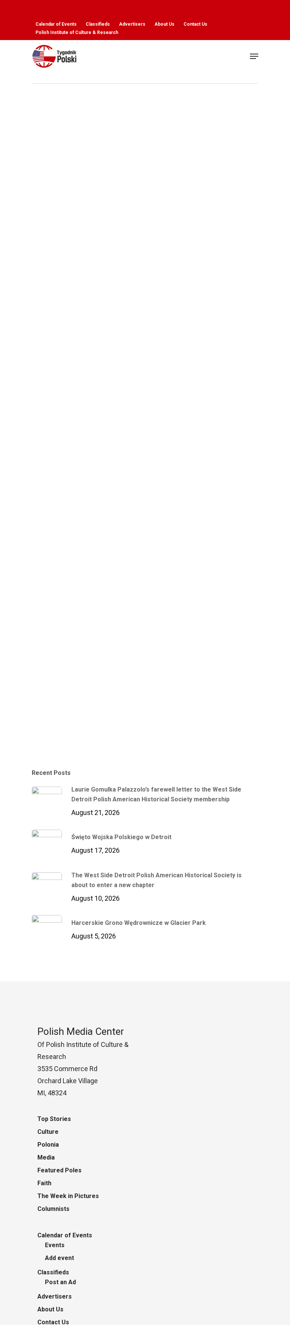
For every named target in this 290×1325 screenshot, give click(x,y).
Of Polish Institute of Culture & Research (82, 1044)
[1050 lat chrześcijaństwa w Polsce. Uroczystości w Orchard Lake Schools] (142, 463)
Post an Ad (60, 1282)
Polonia (83, 743)
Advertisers (54, 1296)
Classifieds (53, 1272)
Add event (59, 1258)
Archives (56, 743)
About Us (50, 1309)
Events (55, 1245)
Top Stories (54, 1118)
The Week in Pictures (68, 1196)
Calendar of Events (64, 1235)
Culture (48, 1131)
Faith (44, 1183)
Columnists (53, 1208)
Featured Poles (59, 1170)
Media (46, 1157)
